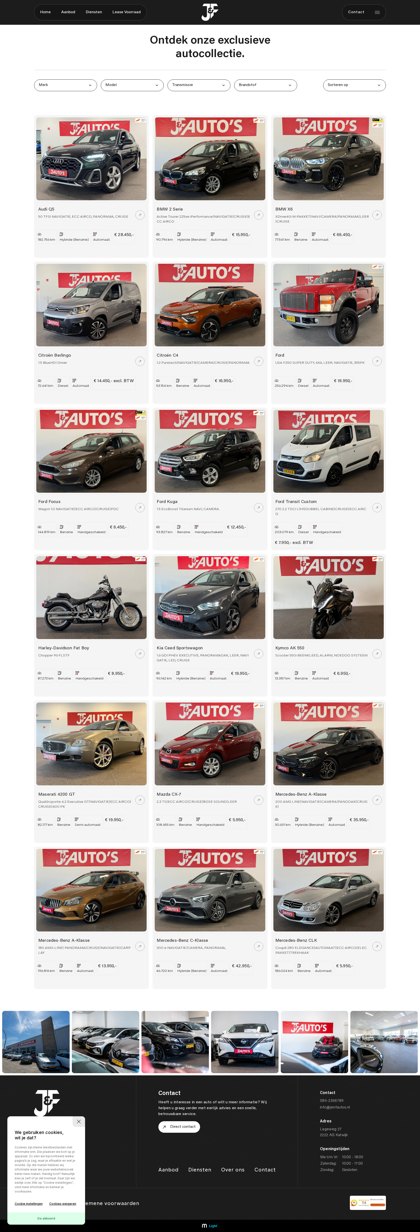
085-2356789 (332, 1101)
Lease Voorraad (127, 12)
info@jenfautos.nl (335, 1107)
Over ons (233, 1170)
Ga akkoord (46, 1218)
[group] (36, 1042)
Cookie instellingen (29, 1204)
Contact (356, 12)
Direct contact (183, 1127)
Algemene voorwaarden (108, 1203)
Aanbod (68, 12)
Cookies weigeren (62, 1204)
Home (45, 12)
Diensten (94, 12)
